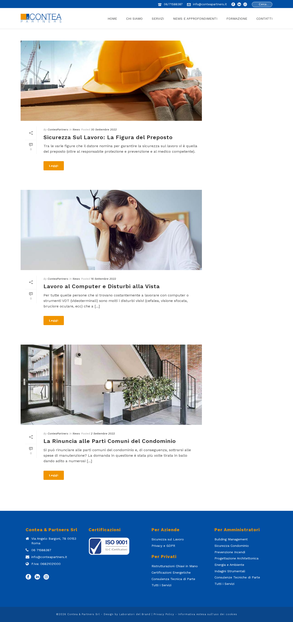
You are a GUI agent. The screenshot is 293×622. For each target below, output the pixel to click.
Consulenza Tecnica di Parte (173, 579)
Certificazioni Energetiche (171, 572)
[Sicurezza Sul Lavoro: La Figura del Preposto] (111, 81)
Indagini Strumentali (229, 571)
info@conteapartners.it (210, 4)
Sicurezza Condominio (231, 545)
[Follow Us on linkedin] (37, 577)
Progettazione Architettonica (236, 558)
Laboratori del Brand (134, 614)
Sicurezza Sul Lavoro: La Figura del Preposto (108, 137)
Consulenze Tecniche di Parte (237, 577)
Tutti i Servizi (161, 585)
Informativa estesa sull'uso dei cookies (207, 614)
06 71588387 (41, 550)
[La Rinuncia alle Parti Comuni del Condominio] (111, 385)
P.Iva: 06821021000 (46, 564)
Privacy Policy (164, 614)
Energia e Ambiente (229, 565)
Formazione (236, 18)
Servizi (158, 18)
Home (112, 18)
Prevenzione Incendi (229, 552)
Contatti (264, 18)
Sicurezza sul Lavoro (168, 539)
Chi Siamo (134, 18)
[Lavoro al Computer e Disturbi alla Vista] (111, 230)
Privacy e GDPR (163, 545)
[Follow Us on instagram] (46, 577)
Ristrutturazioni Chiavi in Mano (175, 566)
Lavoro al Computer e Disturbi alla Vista (101, 286)
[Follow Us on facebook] (28, 577)
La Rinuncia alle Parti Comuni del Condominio (109, 441)
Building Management (231, 539)
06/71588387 (173, 4)
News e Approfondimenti (195, 18)
